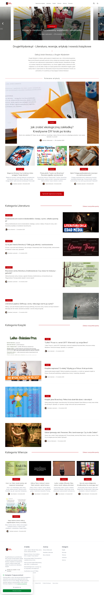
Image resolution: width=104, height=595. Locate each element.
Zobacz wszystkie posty (91, 206)
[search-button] (94, 3)
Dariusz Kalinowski (47, 550)
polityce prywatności (22, 583)
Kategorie (65, 547)
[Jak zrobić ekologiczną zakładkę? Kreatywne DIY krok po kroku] (52, 113)
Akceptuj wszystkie (17, 590)
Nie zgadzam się (17, 587)
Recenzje (70, 3)
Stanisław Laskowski (48, 552)
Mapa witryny (55, 583)
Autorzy (65, 3)
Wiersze (59, 3)
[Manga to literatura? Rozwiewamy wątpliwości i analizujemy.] (52, 23)
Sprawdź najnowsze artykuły (52, 194)
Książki (54, 3)
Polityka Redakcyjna (47, 583)
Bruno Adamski (46, 555)
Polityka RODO (38, 583)
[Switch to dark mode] (97, 3)
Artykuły (27, 547)
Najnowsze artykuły (40, 3)
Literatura (48, 3)
